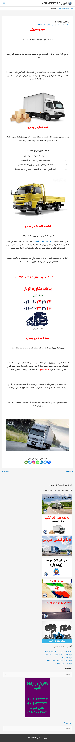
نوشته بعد (5, 471)
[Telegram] (30, 462)
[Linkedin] (41, 462)
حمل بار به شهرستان (63, 25)
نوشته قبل (69, 471)
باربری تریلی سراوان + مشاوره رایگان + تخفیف (59, 661)
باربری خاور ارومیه (67, 658)
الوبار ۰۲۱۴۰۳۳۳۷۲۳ (54, 3)
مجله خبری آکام (67, 723)
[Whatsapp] (37, 462)
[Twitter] (45, 462)
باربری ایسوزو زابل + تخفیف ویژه (63, 664)
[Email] (26, 462)
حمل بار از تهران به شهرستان (42, 241)
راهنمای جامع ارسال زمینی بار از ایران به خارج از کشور (57, 652)
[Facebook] (49, 462)
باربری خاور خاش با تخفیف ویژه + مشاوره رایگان (58, 655)
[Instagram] (33, 462)
